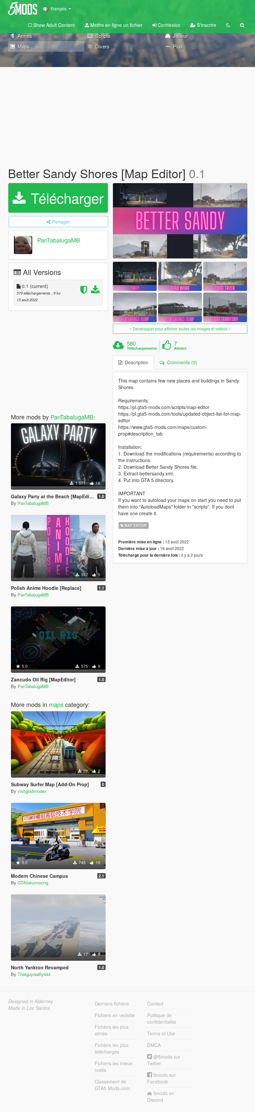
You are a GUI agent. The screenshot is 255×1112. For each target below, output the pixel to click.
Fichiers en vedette (115, 1015)
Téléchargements (142, 348)
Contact (155, 1003)
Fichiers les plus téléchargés (111, 1048)
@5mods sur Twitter (163, 1060)
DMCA (154, 1045)
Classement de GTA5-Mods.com (112, 1084)
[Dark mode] (228, 25)
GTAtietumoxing (33, 882)
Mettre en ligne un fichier (115, 25)
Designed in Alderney (30, 1001)
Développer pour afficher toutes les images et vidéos (180, 328)
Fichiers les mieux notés (113, 1066)
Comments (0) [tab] (180, 362)
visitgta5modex (32, 791)
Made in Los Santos (29, 1008)
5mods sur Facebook (161, 1078)
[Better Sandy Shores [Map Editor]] (180, 221)
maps (56, 704)
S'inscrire (206, 25)
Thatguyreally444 (34, 974)
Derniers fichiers (112, 1003)
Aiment (180, 348)
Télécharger (65, 198)
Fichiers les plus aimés (111, 1030)
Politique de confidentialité (161, 1018)
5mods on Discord (160, 1096)
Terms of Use (161, 1033)
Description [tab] (135, 362)
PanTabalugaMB (58, 240)
